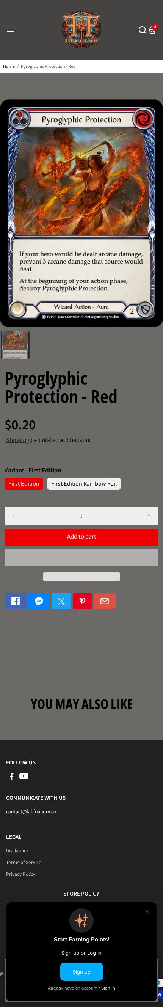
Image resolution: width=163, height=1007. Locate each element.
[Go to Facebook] (16, 601)
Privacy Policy (20, 874)
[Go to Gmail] (105, 601)
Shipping (18, 440)
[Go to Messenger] (39, 601)
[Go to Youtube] (23, 778)
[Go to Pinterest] (82, 601)
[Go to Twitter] (61, 601)
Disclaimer (17, 850)
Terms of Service (23, 862)
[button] (81, 557)
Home (9, 66)
